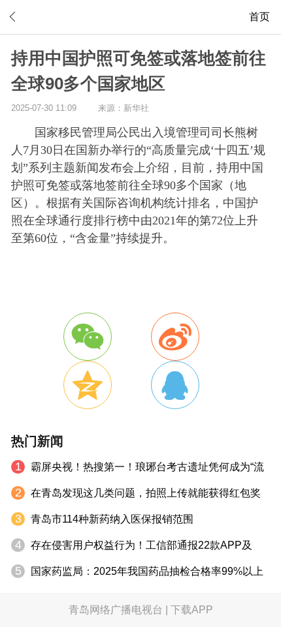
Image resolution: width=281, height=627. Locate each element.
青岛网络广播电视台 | (120, 609)
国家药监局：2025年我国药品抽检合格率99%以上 (147, 571)
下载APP (192, 609)
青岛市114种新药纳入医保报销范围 (112, 519)
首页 (259, 16)
